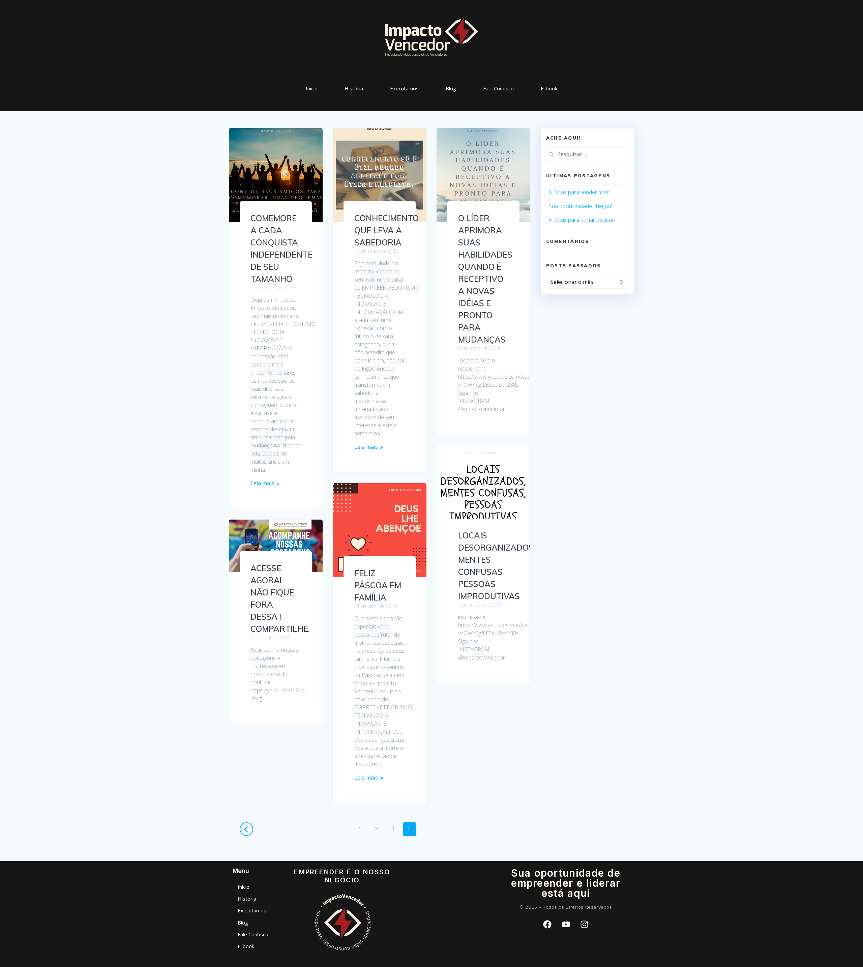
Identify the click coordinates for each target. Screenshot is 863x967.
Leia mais (262, 483)
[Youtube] (565, 924)
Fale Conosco (498, 88)
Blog (451, 88)
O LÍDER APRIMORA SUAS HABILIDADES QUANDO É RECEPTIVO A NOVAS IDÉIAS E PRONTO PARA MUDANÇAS (485, 279)
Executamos (404, 88)
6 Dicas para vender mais (579, 192)
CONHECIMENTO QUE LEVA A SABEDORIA (386, 230)
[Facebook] (547, 924)
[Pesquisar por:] (587, 154)
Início (312, 88)
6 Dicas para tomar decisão (582, 220)
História (354, 88)
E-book (549, 88)
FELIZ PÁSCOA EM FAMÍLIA (377, 585)
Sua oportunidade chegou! (580, 206)
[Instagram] (584, 924)
